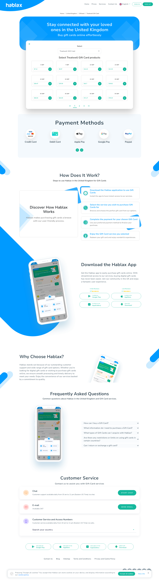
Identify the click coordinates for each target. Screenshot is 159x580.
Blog (58, 559)
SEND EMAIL (127, 507)
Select (79, 46)
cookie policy (23, 575)
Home (86, 4)
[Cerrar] (148, 573)
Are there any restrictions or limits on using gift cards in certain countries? (110, 439)
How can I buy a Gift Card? (96, 423)
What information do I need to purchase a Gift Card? (108, 428)
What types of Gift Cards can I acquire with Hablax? (108, 433)
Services (102, 4)
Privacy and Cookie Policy (105, 559)
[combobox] (84, 530)
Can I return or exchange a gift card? (100, 445)
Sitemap (66, 559)
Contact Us (112, 4)
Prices (94, 4)
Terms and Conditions (82, 559)
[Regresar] (29, 44)
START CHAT (127, 493)
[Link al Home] (17, 4)
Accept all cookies (126, 574)
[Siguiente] (89, 106)
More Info (141, 574)
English (125, 4)
